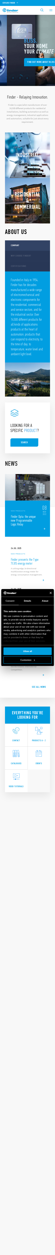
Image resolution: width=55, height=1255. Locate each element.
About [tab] (45, 601)
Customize (25, 660)
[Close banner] (51, 593)
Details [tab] (27, 601)
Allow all (27, 651)
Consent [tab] (10, 601)
